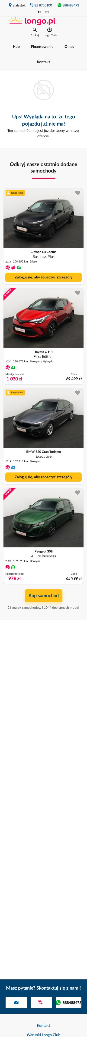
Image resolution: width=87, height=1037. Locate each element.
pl (40, 12)
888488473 (70, 5)
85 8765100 (43, 5)
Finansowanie (42, 47)
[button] (35, 32)
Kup (16, 47)
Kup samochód (44, 595)
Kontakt (43, 62)
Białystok (19, 5)
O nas (69, 47)
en (47, 12)
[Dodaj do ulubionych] (77, 193)
